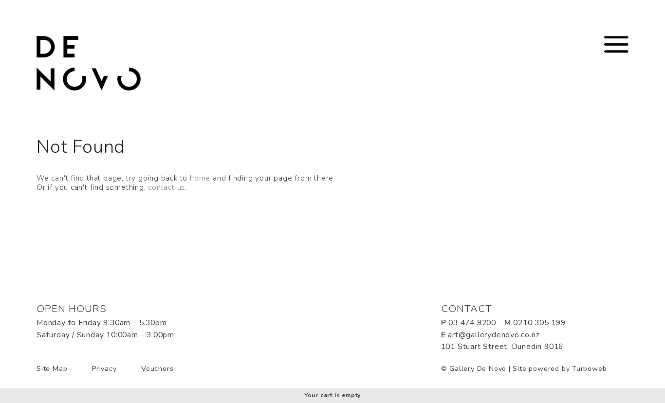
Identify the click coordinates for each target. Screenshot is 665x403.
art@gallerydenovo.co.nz (493, 335)
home (200, 178)
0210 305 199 (539, 322)
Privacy (104, 368)
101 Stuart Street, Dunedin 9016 (502, 346)
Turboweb (589, 368)
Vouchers (157, 368)
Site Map (52, 368)
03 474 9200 (472, 322)
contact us (166, 187)
